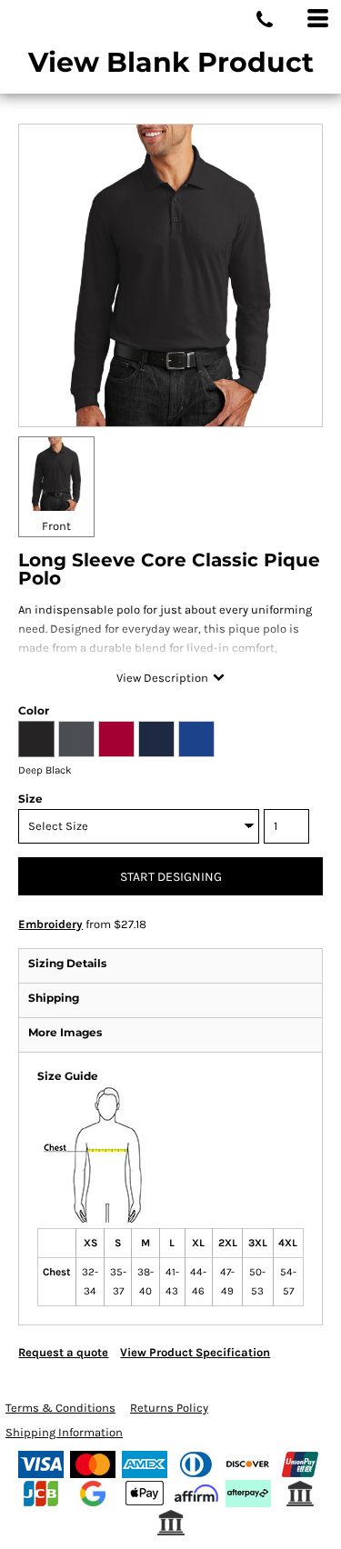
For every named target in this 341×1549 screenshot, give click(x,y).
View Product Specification (195, 1352)
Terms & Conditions (60, 1407)
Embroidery (50, 924)
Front (56, 526)
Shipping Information (64, 1432)
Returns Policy (169, 1407)
